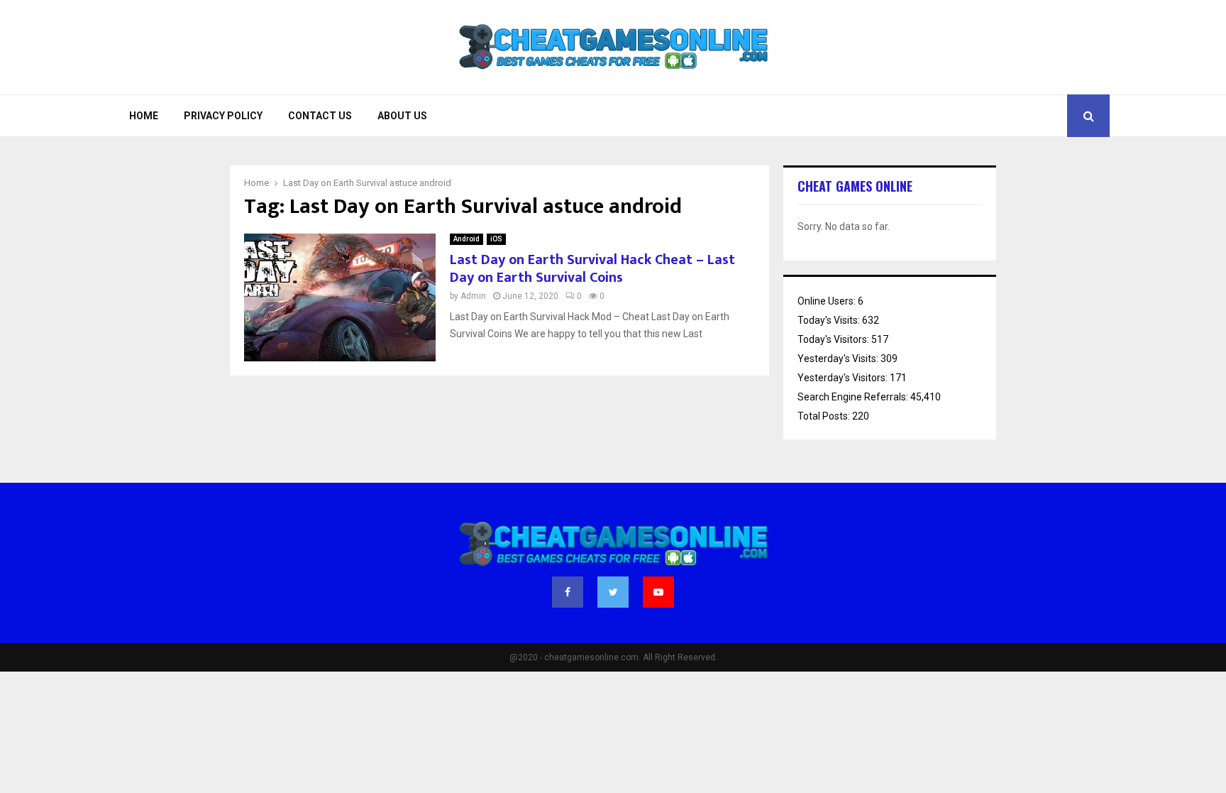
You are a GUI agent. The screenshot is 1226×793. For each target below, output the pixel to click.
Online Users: (827, 301)
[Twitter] (613, 592)
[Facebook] (567, 592)
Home (143, 115)
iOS (496, 239)
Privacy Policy (223, 115)
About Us (402, 115)
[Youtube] (658, 592)
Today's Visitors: (834, 339)
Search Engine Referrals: (853, 397)
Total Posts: (824, 416)
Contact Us (320, 115)
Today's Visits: (829, 320)
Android (466, 239)
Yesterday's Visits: (838, 358)
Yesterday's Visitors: (843, 377)
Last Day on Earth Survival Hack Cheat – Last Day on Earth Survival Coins (592, 269)
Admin (473, 296)
